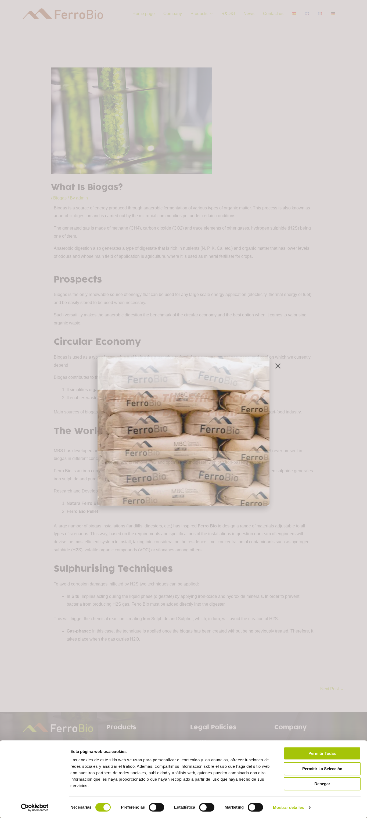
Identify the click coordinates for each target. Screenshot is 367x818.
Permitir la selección (322, 768)
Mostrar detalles (288, 807)
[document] (183, 409)
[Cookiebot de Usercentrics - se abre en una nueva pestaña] (34, 807)
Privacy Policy (165, 455)
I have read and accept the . (139, 455)
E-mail (106, 411)
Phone (106, 433)
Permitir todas (322, 753)
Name (106, 389)
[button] (278, 344)
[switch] (156, 807)
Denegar (322, 783)
